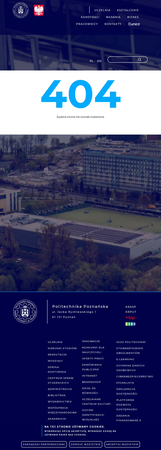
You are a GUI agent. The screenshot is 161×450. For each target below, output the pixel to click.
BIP (130, 318)
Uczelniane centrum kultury (96, 401)
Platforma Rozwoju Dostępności (127, 404)
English (99, 61)
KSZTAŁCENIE (128, 10)
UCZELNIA (102, 10)
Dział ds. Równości (90, 390)
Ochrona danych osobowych (130, 368)
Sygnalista (125, 382)
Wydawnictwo (60, 401)
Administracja (60, 389)
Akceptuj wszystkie (122, 444)
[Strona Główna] (21, 10)
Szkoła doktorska (57, 369)
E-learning (125, 359)
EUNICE (134, 23)
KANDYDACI (90, 17)
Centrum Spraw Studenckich (61, 380)
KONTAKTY (113, 24)
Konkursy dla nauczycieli (93, 350)
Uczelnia (55, 342)
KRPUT (130, 311)
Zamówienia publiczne (92, 367)
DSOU (130, 324)
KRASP (130, 306)
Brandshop (91, 381)
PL (91, 61)
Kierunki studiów (62, 348)
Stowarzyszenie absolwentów (129, 350)
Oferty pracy (93, 358)
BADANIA (113, 17)
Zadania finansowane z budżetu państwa (131, 420)
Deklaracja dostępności (127, 391)
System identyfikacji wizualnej (93, 415)
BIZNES (133, 17)
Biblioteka (57, 395)
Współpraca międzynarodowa (62, 410)
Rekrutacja (57, 354)
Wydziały (55, 360)
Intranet (89, 375)
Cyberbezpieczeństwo (131, 376)
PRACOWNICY (87, 24)
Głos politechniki (131, 342)
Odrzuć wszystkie (86, 444)
